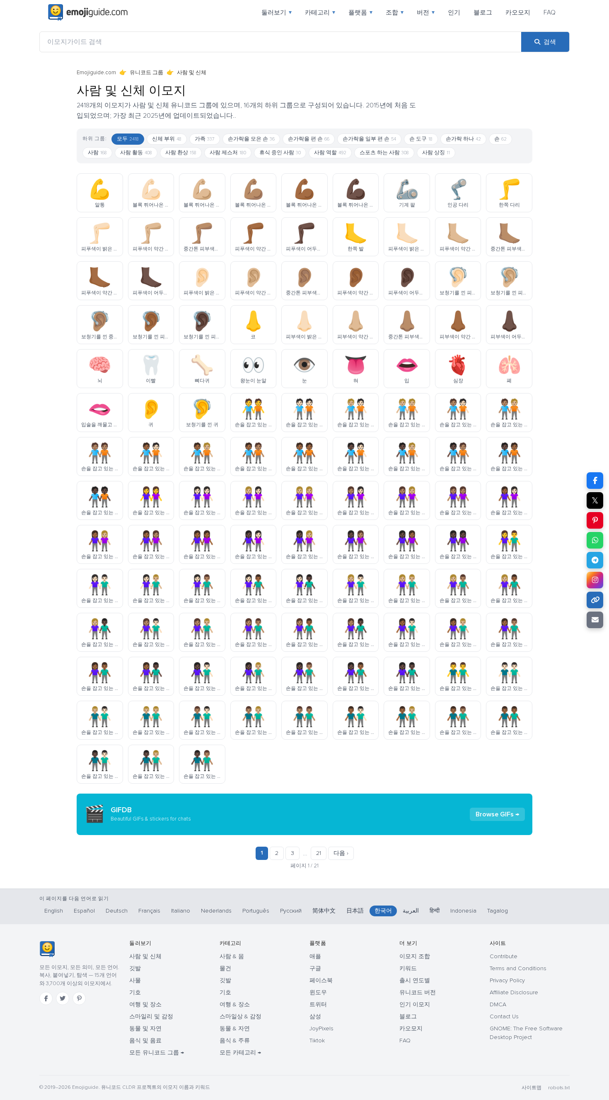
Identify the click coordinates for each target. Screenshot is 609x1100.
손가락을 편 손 (308, 139)
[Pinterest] (79, 998)
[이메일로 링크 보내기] (595, 620)
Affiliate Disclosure (514, 992)
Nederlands (216, 910)
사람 (97, 152)
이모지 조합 (414, 956)
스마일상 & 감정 (240, 1016)
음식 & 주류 (235, 1040)
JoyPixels (321, 1028)
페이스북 (321, 980)
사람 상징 (436, 152)
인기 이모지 (414, 1004)
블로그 (483, 12)
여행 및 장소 (145, 1004)
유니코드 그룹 (146, 72)
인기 (454, 12)
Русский (291, 910)
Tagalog (497, 910)
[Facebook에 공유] (595, 480)
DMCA (498, 1004)
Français (149, 910)
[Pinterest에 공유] (595, 520)
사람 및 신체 (145, 956)
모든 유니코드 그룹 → (156, 1052)
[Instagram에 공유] (595, 580)
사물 (135, 980)
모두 (128, 139)
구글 (315, 968)
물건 (225, 968)
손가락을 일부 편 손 (369, 139)
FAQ (550, 12)
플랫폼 (360, 12)
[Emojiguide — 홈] (47, 949)
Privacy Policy (507, 980)
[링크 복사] (595, 600)
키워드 (408, 968)
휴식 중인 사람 (280, 152)
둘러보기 (276, 12)
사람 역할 (330, 152)
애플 (315, 956)
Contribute (503, 956)
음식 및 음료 (145, 1040)
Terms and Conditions (518, 968)
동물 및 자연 (145, 1028)
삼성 (315, 1016)
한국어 (383, 910)
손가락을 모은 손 (251, 139)
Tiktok (317, 1040)
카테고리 (320, 12)
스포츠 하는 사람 (384, 152)
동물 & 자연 (235, 1028)
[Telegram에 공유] (595, 560)
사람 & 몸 (232, 956)
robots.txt (559, 1088)
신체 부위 (166, 139)
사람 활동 (136, 152)
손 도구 (421, 139)
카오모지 (517, 12)
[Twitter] (62, 998)
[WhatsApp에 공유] (595, 540)
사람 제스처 (228, 152)
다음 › (341, 853)
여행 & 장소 (235, 1004)
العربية (411, 910)
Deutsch (117, 910)
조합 (395, 12)
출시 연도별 (414, 980)
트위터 (318, 1004)
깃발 (135, 968)
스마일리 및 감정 (151, 1016)
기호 (135, 992)
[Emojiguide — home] (88, 12)
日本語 (355, 910)
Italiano (180, 910)
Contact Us (504, 1016)
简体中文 (324, 910)
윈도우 (318, 992)
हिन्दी (435, 910)
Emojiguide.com (96, 72)
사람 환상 (180, 152)
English (53, 910)
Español (84, 910)
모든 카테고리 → (240, 1052)
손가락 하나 (463, 139)
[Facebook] (46, 998)
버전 (426, 12)
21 (318, 853)
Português (255, 910)
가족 (205, 139)
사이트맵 (531, 1088)
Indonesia (463, 910)
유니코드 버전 (417, 992)
